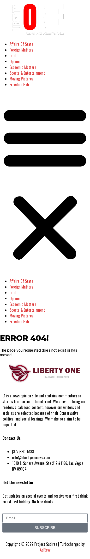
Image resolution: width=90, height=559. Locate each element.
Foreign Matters (21, 50)
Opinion (15, 61)
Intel (13, 56)
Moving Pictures (21, 79)
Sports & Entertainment (27, 73)
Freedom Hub (19, 84)
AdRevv (45, 550)
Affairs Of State (21, 44)
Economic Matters (23, 67)
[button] (45, 182)
